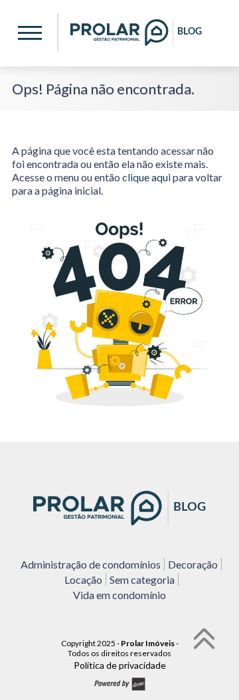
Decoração (193, 564)
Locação (83, 579)
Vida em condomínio (119, 594)
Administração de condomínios (91, 564)
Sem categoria (142, 579)
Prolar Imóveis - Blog (136, 32)
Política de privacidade (120, 665)
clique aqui (146, 177)
